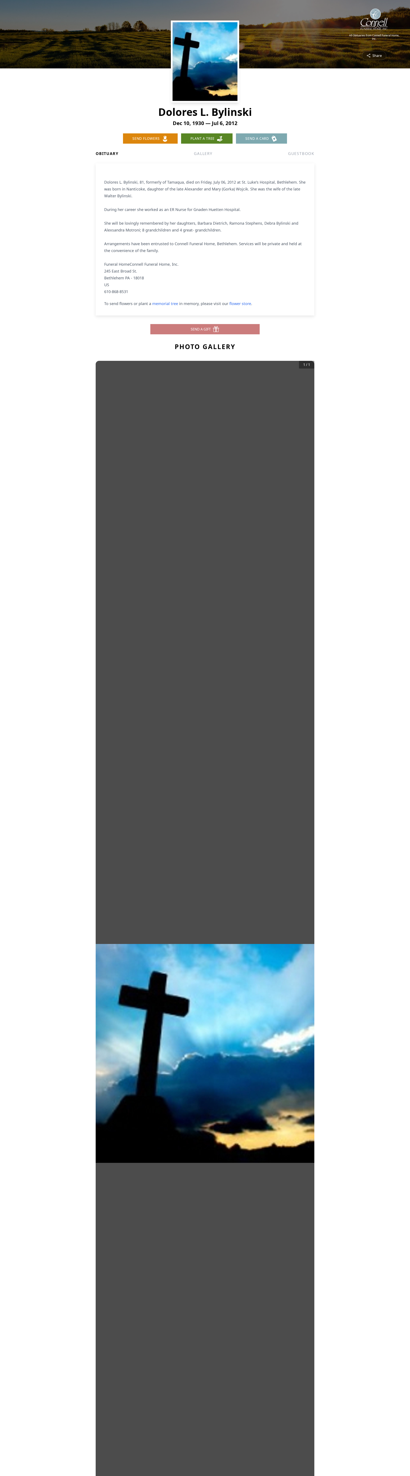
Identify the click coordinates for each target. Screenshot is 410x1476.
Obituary (107, 153)
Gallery (203, 153)
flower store (240, 303)
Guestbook (301, 153)
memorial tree (165, 303)
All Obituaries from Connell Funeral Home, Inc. (374, 37)
